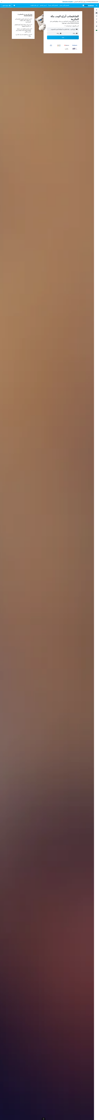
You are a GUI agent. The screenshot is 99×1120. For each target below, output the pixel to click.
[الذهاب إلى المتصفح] (96, 22)
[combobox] (71, 26)
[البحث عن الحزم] (96, 19)
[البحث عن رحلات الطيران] (96, 9)
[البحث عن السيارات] (96, 16)
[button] (1, 1)
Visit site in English (67, 1)
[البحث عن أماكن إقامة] (96, 12)
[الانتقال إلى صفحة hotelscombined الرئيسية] (88, 5)
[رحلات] (96, 26)
